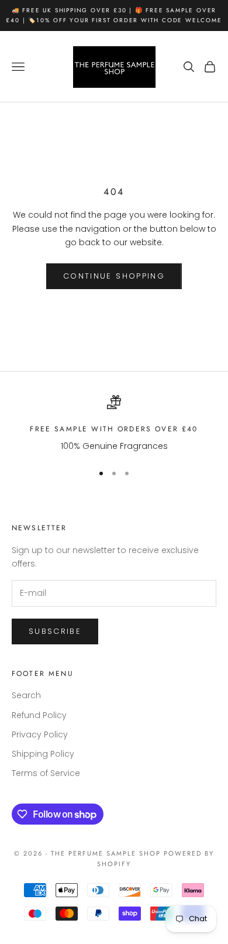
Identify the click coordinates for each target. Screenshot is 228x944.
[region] (114, 424)
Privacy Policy (40, 734)
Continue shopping (114, 276)
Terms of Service (46, 773)
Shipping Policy (43, 754)
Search (26, 695)
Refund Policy (39, 715)
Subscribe (55, 631)
